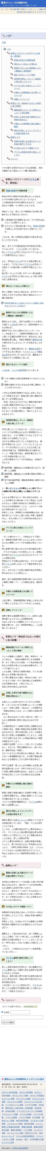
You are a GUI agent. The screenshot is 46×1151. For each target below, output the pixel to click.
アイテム (32, 179)
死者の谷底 (11, 191)
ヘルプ (28, 9)
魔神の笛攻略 (16, 1130)
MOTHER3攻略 (22, 1121)
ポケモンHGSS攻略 (10, 1092)
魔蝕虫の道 (37, 340)
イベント (32, 352)
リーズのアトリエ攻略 (14, 1105)
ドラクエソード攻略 (10, 1114)
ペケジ (20, 249)
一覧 (10, 9)
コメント (14, 159)
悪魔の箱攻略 (26, 1127)
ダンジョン (37, 429)
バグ (9, 49)
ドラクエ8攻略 (11, 1117)
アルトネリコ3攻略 (14, 1102)
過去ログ (31, 12)
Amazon (19, 1139)
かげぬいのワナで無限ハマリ (26, 148)
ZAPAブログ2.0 (31, 1133)
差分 (25, 12)
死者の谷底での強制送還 (24, 60)
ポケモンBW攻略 (26, 1092)
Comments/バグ (30, 1006)
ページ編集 (39, 9)
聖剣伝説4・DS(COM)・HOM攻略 (19, 1108)
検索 (23, 9)
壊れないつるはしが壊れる (25, 64)
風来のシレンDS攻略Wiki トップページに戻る (24, 1079)
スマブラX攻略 (31, 1105)
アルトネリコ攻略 (23, 1099)
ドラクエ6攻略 (25, 1114)
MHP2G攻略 (29, 1124)
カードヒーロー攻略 (15, 1133)
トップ (4, 9)
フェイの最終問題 (19, 370)
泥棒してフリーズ (21, 99)
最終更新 (16, 9)
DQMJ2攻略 (10, 1111)
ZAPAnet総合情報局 (20, 1148)
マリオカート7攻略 (14, 1124)
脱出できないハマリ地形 (24, 75)
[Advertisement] (23, 21)
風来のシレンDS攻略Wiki (14, 2)
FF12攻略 (36, 1117)
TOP (4, 42)
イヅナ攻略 (27, 1130)
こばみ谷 (13, 324)
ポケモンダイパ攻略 (20, 1095)
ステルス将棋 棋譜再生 (25, 1136)
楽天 (26, 1139)
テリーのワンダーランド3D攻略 (29, 1111)
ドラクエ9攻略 (25, 1117)
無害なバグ (15, 137)
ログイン (41, 12)
